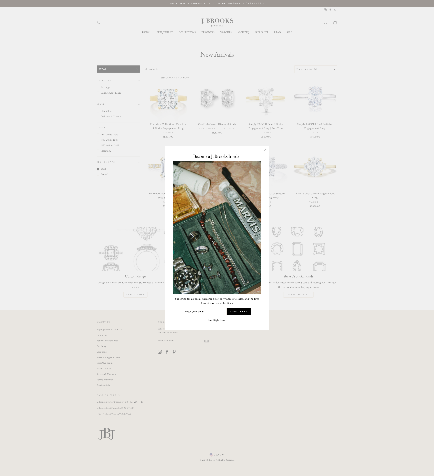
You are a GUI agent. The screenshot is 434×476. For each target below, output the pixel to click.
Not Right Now (217, 320)
